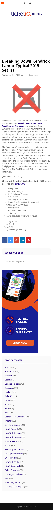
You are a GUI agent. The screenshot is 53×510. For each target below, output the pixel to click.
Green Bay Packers (15, 482)
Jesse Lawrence (31, 75)
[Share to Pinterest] (28, 242)
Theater (10, 421)
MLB (9, 404)
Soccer (10, 445)
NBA (9, 408)
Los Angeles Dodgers (16, 486)
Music (10, 367)
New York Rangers (15, 433)
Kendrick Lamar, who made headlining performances (22, 124)
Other (10, 400)
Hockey (10, 392)
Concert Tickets (14, 384)
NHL (9, 478)
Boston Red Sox (14, 441)
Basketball (12, 371)
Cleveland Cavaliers (15, 425)
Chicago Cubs (13, 457)
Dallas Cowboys (14, 470)
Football (11, 375)
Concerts (11, 388)
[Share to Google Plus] (16, 242)
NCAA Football (13, 429)
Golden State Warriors (17, 416)
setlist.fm (20, 184)
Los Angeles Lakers (15, 474)
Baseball (11, 379)
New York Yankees (15, 437)
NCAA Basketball (14, 466)
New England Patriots (16, 449)
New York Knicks (14, 462)
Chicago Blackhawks (16, 453)
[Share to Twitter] (10, 242)
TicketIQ (11, 396)
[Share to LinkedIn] (22, 242)
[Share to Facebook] (4, 242)
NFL (9, 412)
